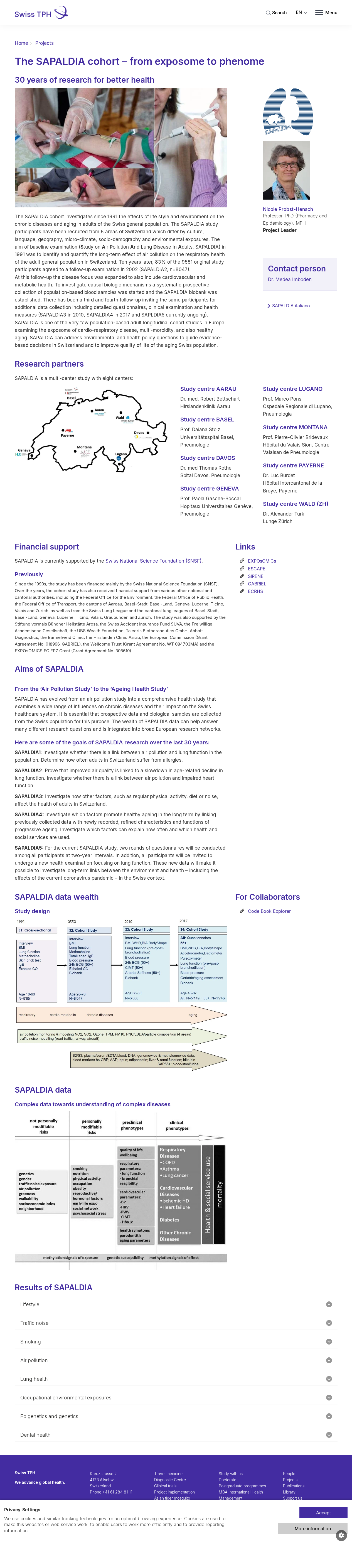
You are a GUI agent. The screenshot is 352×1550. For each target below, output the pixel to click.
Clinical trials (165, 1485)
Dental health (35, 1435)
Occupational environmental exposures (65, 1398)
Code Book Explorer (269, 911)
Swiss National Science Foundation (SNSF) (153, 561)
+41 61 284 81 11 (117, 1492)
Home (21, 43)
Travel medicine (168, 1473)
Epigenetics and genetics (49, 1416)
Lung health (34, 1379)
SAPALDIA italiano (291, 305)
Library (289, 1492)
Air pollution (34, 1360)
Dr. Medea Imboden (290, 279)
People (289, 1473)
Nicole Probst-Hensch (288, 209)
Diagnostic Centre (170, 1479)
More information (313, 1528)
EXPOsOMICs (261, 561)
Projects (44, 43)
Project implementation (174, 1492)
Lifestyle (29, 1304)
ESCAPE (256, 569)
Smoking (30, 1342)
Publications (293, 1485)
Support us (292, 1498)
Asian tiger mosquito (172, 1498)
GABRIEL (256, 584)
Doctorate (227, 1479)
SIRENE (255, 576)
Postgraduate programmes (242, 1485)
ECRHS (255, 591)
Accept (323, 1512)
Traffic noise (34, 1323)
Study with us (231, 1473)
